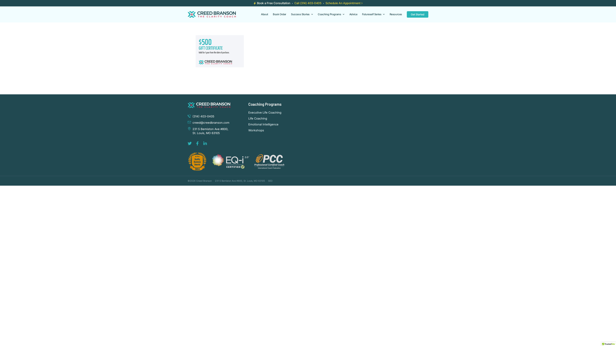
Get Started (417, 14)
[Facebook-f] (197, 143)
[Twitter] (190, 143)
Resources (396, 14)
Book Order (279, 14)
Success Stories (300, 14)
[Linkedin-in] (205, 143)
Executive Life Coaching (264, 112)
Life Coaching (257, 118)
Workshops (256, 130)
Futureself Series (371, 14)
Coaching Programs (329, 14)
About (264, 14)
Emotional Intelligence (263, 124)
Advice (353, 14)
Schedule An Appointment (342, 3)
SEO (270, 180)
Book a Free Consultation (273, 3)
